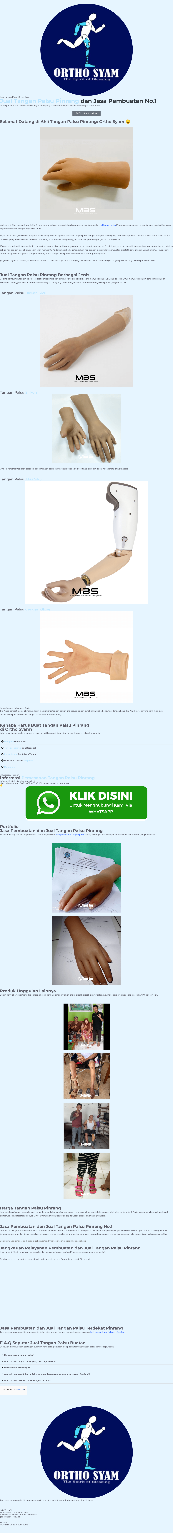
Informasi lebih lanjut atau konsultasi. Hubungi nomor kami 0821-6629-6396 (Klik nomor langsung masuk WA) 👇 (35, 783)
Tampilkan (19, 1389)
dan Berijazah (20, 747)
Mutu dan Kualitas (18, 760)
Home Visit (15, 741)
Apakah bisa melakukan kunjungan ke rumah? (28, 1380)
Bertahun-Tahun (20, 754)
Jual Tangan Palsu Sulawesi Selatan (107, 1332)
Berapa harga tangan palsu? (19, 1355)
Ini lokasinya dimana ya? (17, 1367)
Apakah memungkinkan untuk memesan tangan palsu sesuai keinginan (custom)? (47, 1374)
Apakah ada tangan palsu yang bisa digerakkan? (30, 1361)
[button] (86, 741)
